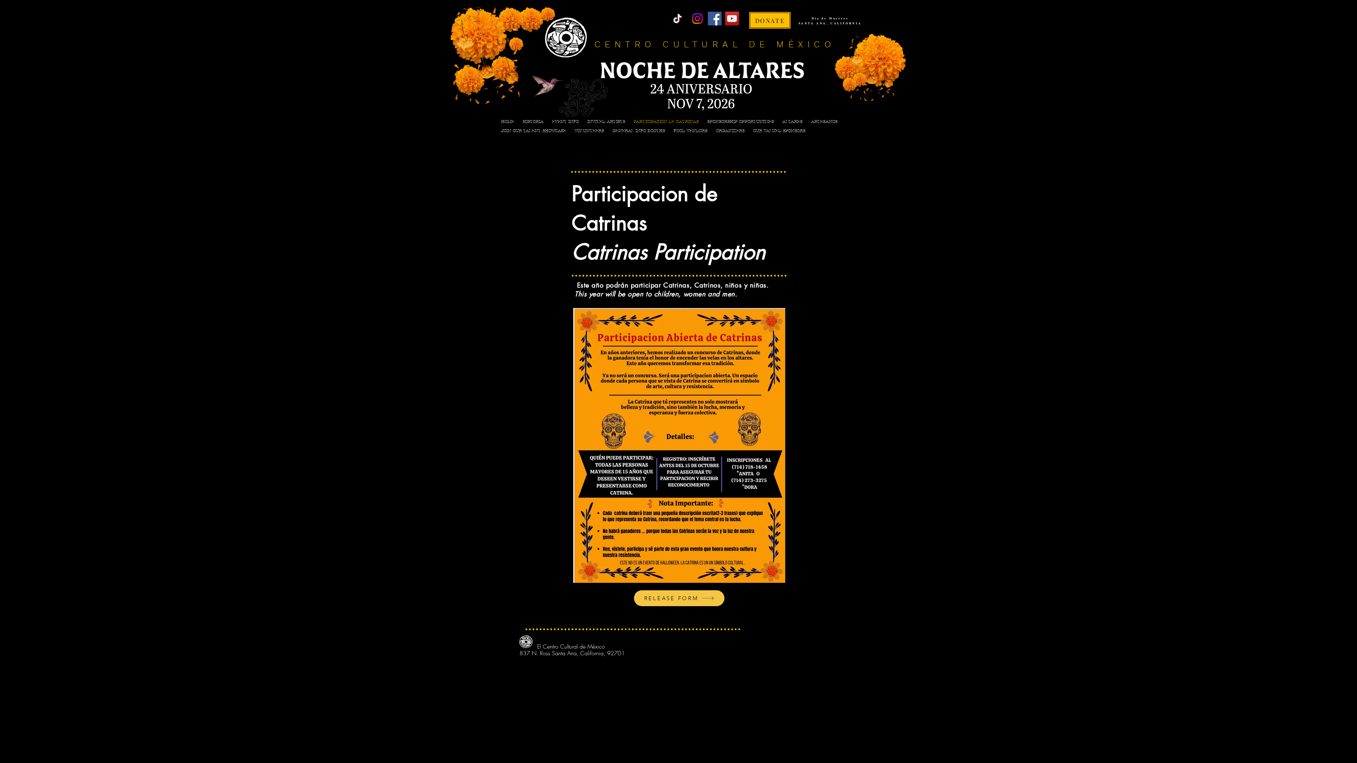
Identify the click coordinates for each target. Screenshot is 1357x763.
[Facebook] (715, 18)
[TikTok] (678, 18)
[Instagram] (697, 18)
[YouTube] (732, 18)
